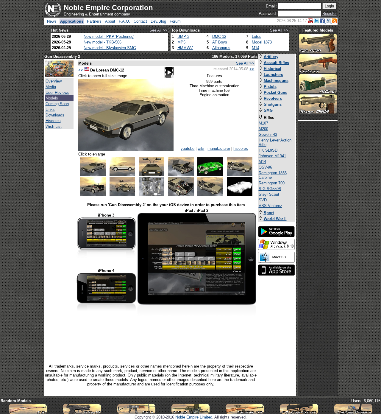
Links (50, 109)
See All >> (158, 30)
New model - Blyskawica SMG (110, 48)
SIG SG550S (270, 188)
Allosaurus (221, 48)
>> (251, 69)
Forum (175, 21)
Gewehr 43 (268, 134)
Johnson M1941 (272, 156)
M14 (255, 48)
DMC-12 (219, 36)
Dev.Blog (158, 21)
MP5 (181, 42)
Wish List (54, 126)
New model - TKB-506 (102, 42)
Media (51, 87)
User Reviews (57, 92)
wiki (201, 148)
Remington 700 (272, 183)
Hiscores (53, 121)
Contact (140, 21)
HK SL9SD (268, 150)
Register (329, 13)
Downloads (55, 115)
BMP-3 (183, 36)
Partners (94, 21)
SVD (263, 200)
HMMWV (185, 48)
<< (80, 70)
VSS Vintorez (270, 205)
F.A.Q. (124, 21)
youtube (187, 148)
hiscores (240, 148)
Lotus (256, 36)
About (110, 21)
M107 (263, 123)
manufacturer (218, 148)
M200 (263, 129)
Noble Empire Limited (193, 417)
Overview (54, 81)
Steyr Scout (269, 194)
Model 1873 (262, 42)
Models (52, 98)
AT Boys (219, 42)
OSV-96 (265, 167)
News (52, 21)
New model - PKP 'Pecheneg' (109, 36)
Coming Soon (57, 104)
